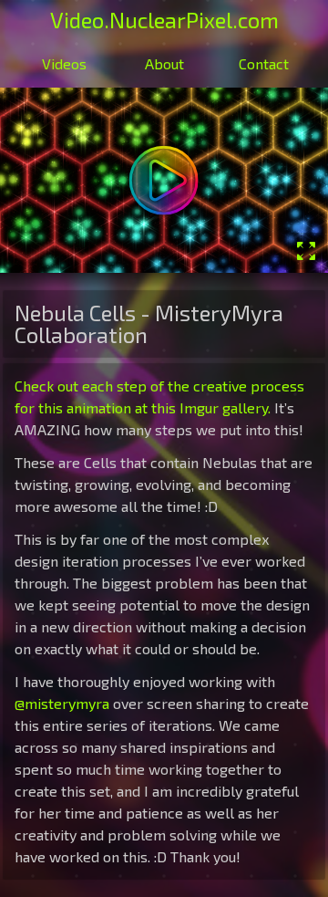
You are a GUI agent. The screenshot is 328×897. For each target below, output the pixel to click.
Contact (264, 63)
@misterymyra (62, 703)
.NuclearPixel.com (164, 19)
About (164, 63)
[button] (164, 180)
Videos (64, 63)
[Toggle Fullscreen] (306, 251)
